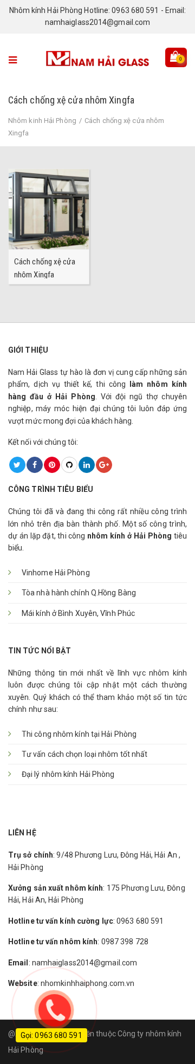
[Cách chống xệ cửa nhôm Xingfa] (49, 208)
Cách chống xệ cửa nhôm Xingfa (44, 267)
